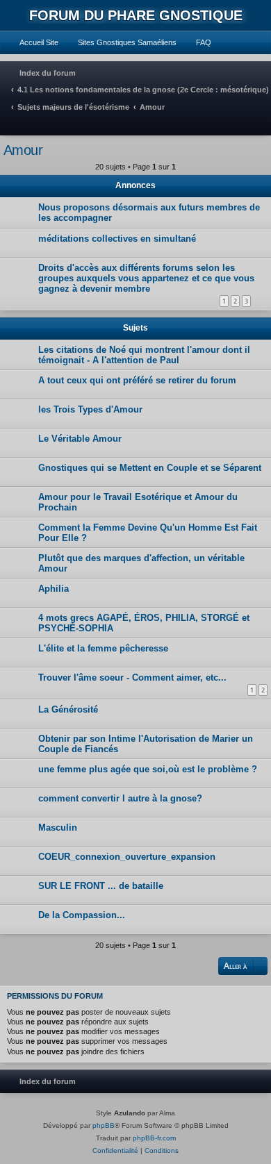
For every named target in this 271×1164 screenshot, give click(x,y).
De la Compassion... (81, 915)
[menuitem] (32, 42)
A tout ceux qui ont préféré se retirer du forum (137, 380)
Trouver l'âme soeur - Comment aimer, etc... (132, 677)
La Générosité (68, 709)
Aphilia (53, 588)
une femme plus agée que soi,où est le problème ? (147, 769)
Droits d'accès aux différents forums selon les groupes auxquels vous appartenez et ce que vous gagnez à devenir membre (146, 278)
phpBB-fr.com (154, 1138)
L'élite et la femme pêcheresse (103, 648)
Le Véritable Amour (80, 438)
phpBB (103, 1125)
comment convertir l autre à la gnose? (120, 798)
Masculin (57, 827)
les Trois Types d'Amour (90, 409)
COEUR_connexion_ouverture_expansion (126, 856)
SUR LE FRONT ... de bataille (100, 886)
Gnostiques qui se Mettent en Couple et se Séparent (149, 468)
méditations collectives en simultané (117, 238)
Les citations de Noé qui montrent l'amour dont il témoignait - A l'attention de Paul (144, 354)
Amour (22, 150)
